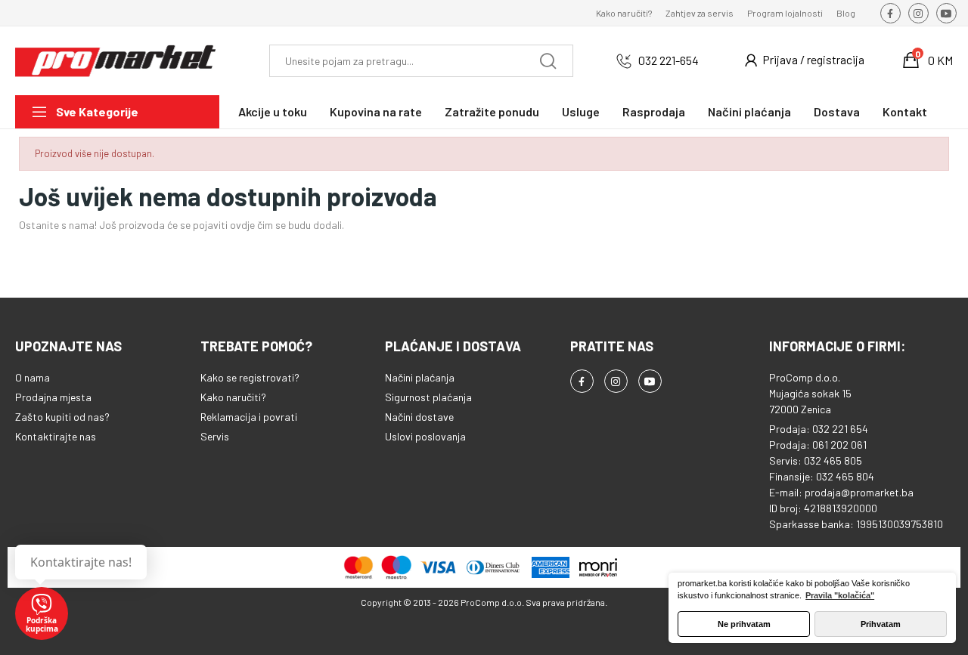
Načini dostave (419, 416)
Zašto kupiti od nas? (62, 416)
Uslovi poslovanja (425, 436)
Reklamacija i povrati (248, 416)
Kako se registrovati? (249, 377)
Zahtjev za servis (700, 13)
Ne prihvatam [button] (744, 624)
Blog (845, 13)
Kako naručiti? (624, 13)
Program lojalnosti (785, 13)
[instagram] (918, 13)
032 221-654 (668, 60)
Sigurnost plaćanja (428, 397)
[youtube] (946, 13)
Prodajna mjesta (53, 397)
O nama (32, 377)
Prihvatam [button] (881, 624)
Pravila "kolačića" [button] (839, 595)
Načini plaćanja (420, 377)
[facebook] (890, 13)
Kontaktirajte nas (55, 436)
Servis (214, 436)
